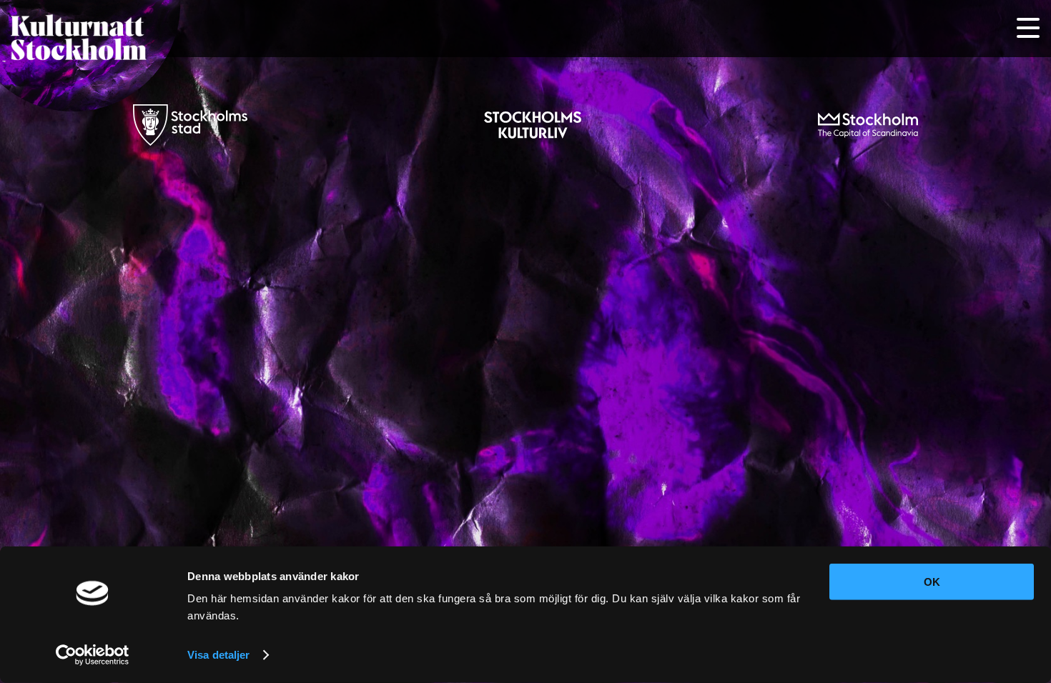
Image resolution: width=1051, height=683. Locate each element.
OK (932, 582)
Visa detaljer (218, 655)
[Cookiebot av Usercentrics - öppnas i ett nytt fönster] (92, 655)
